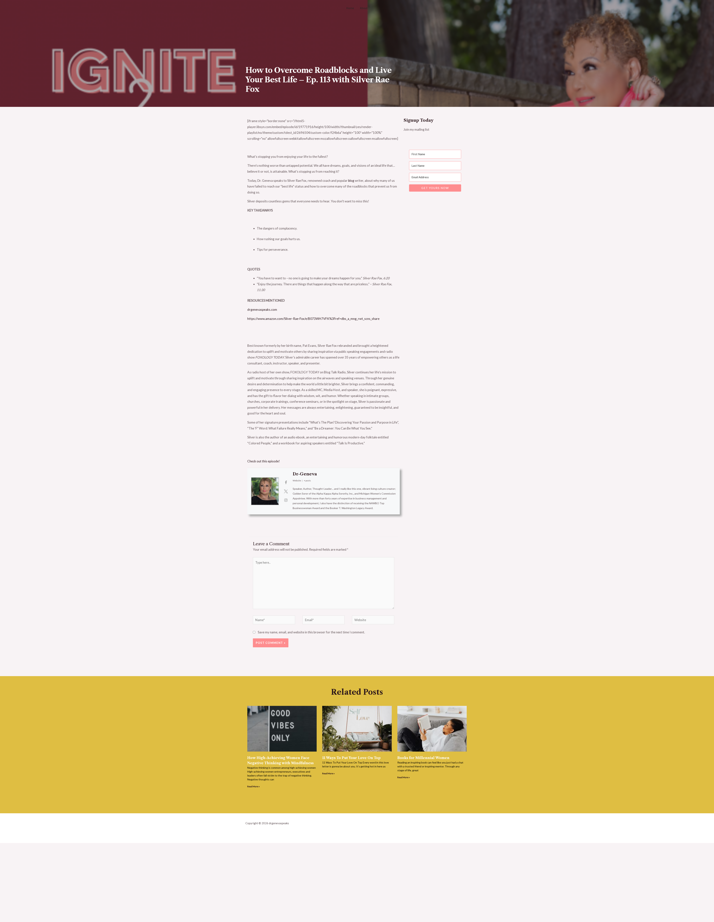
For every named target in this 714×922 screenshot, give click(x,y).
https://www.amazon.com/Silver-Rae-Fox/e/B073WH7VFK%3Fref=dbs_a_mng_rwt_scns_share (313, 319)
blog (351, 181)
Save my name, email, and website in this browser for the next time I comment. (311, 632)
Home (350, 8)
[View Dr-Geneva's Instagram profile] (286, 500)
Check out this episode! (263, 461)
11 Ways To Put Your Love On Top (351, 758)
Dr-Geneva (305, 474)
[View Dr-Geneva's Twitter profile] (286, 491)
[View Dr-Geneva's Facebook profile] (286, 482)
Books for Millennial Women (423, 758)
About (364, 8)
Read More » (253, 786)
